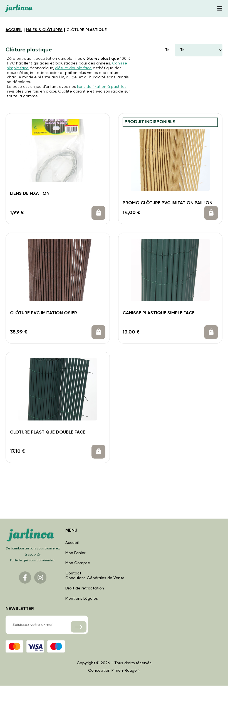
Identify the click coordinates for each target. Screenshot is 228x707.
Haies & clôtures (44, 30)
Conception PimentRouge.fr (114, 671)
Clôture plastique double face (48, 432)
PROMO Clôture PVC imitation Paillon (167, 203)
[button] (98, 213)
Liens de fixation (29, 193)
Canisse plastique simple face (159, 313)
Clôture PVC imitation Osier (43, 313)
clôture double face (73, 68)
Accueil (14, 30)
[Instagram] (40, 577)
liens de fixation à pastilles (102, 87)
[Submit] (78, 627)
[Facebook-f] (25, 577)
